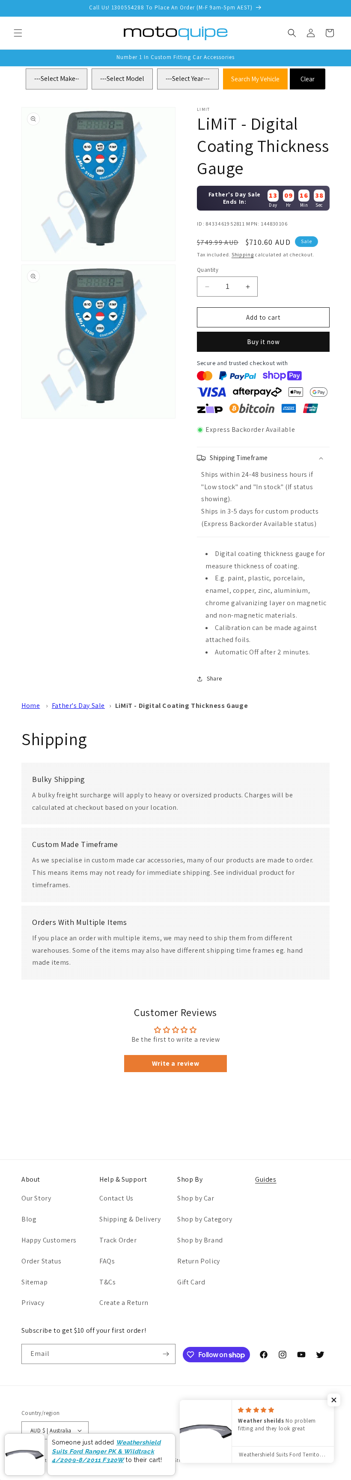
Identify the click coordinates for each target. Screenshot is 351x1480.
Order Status (41, 1261)
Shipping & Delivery (130, 1219)
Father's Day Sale (78, 705)
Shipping (243, 254)
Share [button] (214, 678)
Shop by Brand (200, 1240)
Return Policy (198, 1261)
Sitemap (34, 1282)
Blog (28, 1219)
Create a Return (124, 1302)
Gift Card (191, 1282)
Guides (266, 1179)
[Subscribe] (165, 1354)
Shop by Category (204, 1219)
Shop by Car (195, 1198)
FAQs (107, 1261)
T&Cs (107, 1282)
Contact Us (116, 1198)
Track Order (118, 1240)
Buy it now (263, 342)
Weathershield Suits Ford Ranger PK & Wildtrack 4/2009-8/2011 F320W (106, 1451)
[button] (18, 33)
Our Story (36, 1198)
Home (30, 705)
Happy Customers (49, 1240)
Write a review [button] (175, 1063)
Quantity (207, 269)
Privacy (32, 1302)
